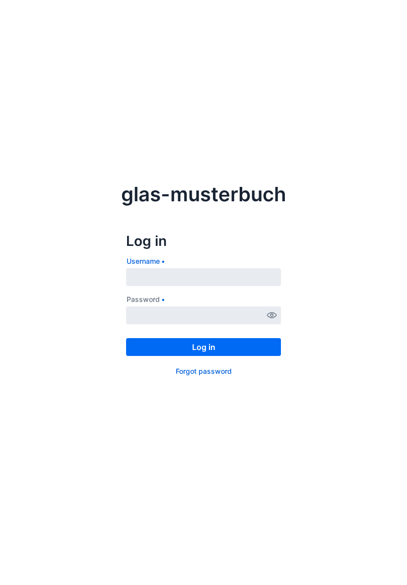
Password (143, 299)
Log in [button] (203, 347)
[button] (272, 315)
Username (143, 261)
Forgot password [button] (204, 371)
